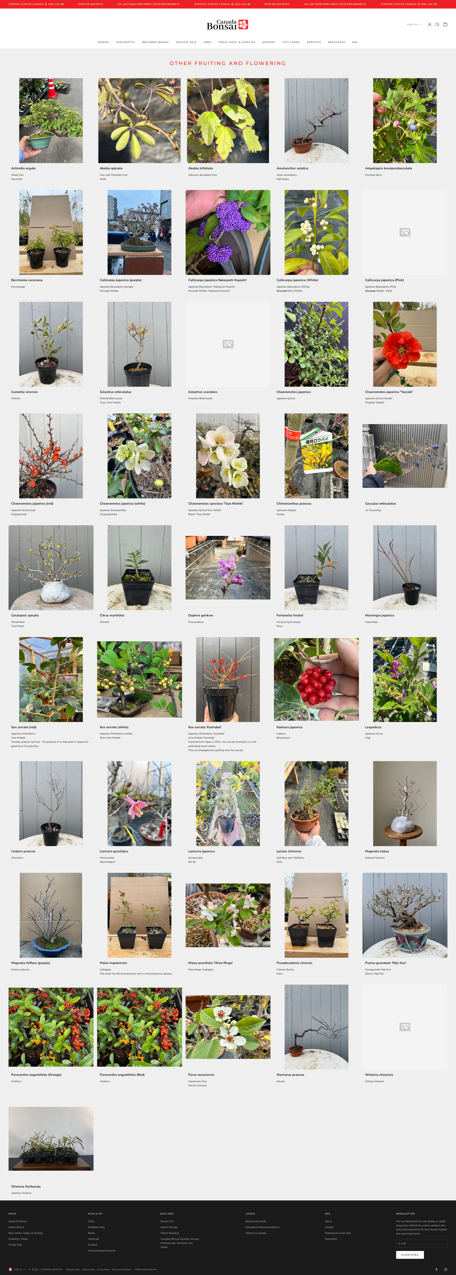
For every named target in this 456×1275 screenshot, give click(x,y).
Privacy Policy (103, 1269)
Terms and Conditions (121, 1269)
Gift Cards (291, 42)
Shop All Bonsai (18, 1221)
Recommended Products (101, 1250)
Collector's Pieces (18, 1239)
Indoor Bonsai (16, 1227)
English (413, 24)
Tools (91, 1221)
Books (91, 1233)
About (328, 1221)
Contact (329, 1227)
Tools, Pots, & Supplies (236, 42)
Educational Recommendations (263, 1227)
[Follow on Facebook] (436, 1269)
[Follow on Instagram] (445, 1269)
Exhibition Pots (96, 1227)
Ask (355, 42)
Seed (207, 42)
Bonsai (103, 42)
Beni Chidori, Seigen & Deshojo (26, 1233)
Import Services (169, 1227)
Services (314, 42)
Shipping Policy (73, 1269)
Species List (167, 1221)
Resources (336, 42)
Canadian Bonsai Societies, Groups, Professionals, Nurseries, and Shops (179, 1243)
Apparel (269, 42)
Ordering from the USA (338, 1233)
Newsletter (331, 1239)
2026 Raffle (125, 42)
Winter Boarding (169, 1233)
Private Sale (186, 42)
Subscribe (410, 1254)
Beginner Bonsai (155, 42)
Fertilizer (93, 1245)
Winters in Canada (256, 1233)
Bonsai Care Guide (256, 1221)
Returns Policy (88, 1269)
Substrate (93, 1239)
